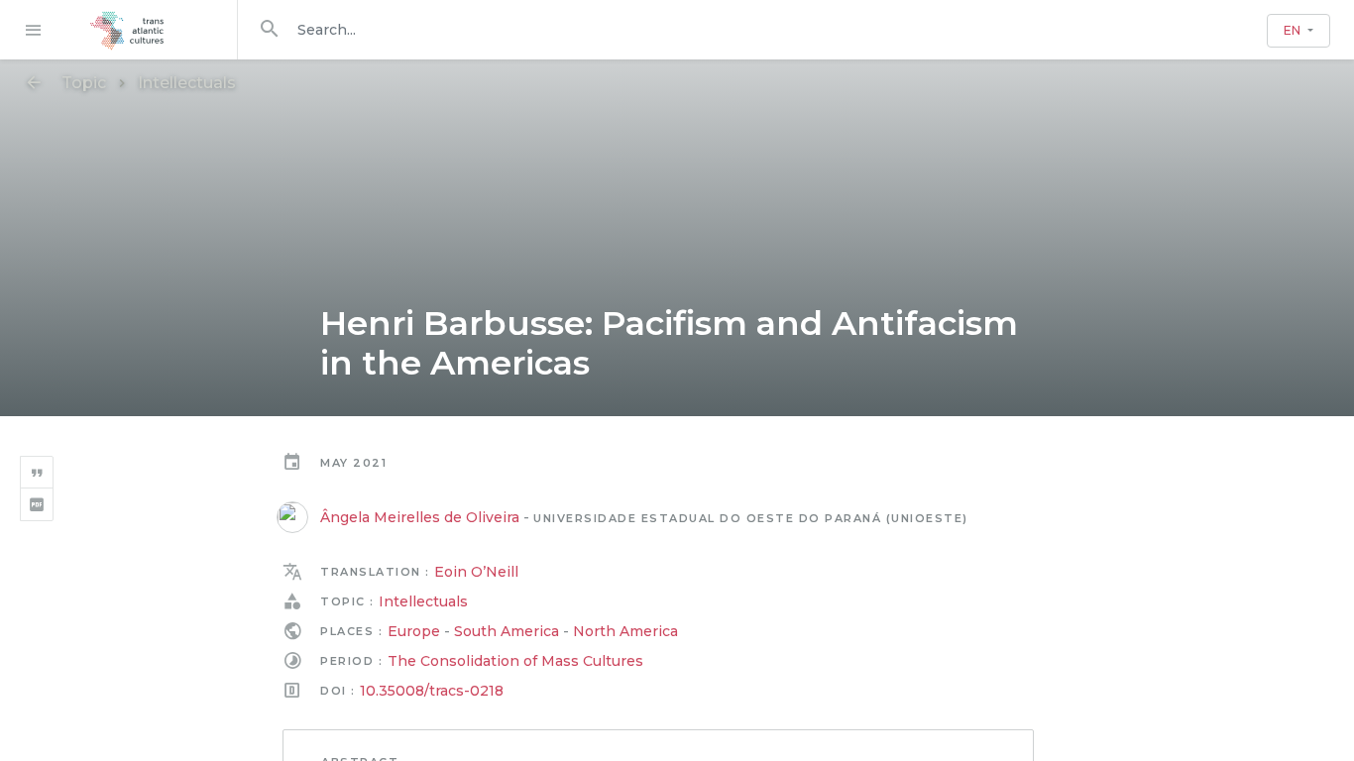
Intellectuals (187, 82)
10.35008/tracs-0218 (432, 691)
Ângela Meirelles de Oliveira (419, 517)
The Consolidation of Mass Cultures (515, 661)
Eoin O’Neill (476, 572)
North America (625, 631)
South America (506, 631)
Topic (83, 82)
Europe (414, 631)
